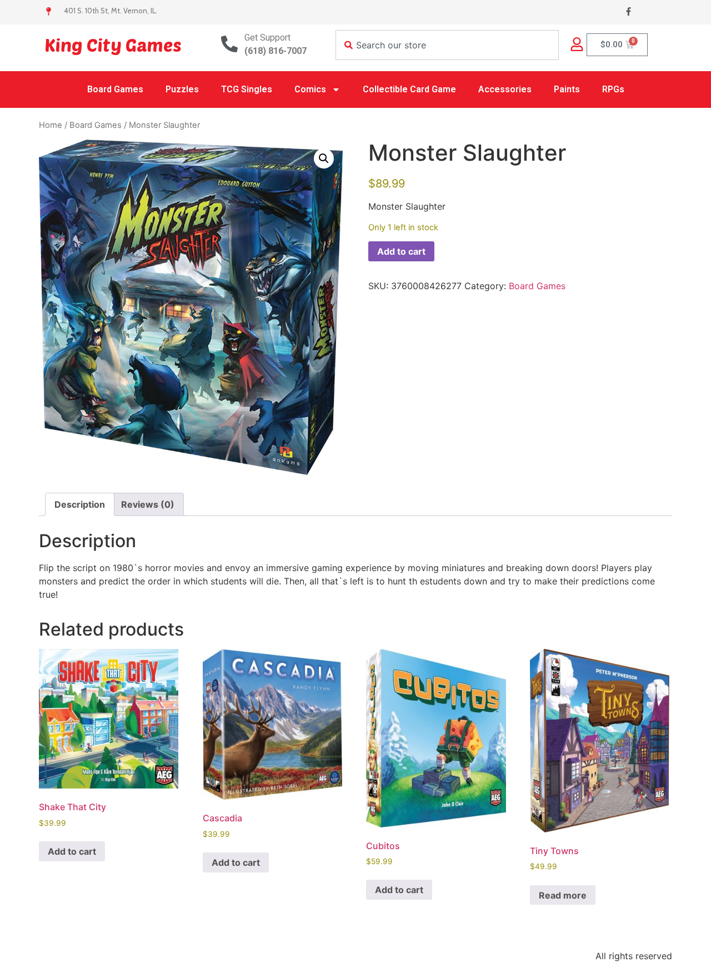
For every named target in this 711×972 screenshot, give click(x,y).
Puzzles (182, 89)
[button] (324, 158)
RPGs (613, 89)
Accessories (505, 89)
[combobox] (447, 45)
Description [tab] (79, 504)
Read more (563, 895)
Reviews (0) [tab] (147, 504)
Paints (567, 89)
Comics (310, 89)
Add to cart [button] (72, 851)
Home (50, 125)
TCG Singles (246, 89)
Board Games (115, 89)
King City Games (113, 44)
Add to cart (401, 251)
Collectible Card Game (409, 89)
